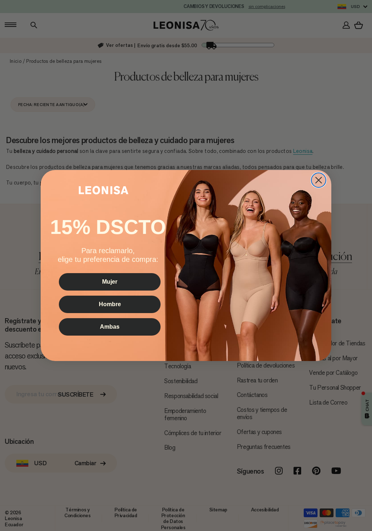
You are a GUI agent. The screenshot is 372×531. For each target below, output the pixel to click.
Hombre (110, 304)
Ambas (110, 327)
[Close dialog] (318, 180)
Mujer (109, 282)
